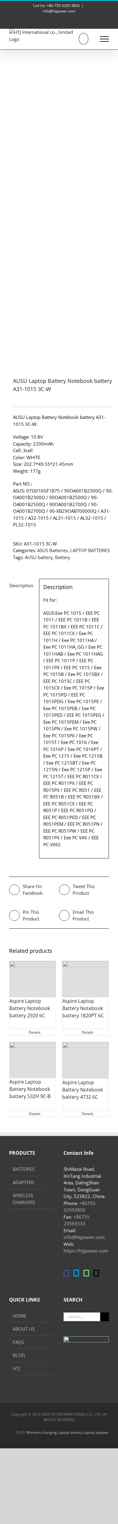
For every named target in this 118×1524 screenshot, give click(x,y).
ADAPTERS (23, 1182)
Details (35, 1032)
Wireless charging (42, 1432)
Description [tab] (21, 585)
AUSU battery (39, 557)
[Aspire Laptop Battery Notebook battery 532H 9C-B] (32, 1060)
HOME (19, 1316)
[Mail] (96, 1273)
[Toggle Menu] (104, 39)
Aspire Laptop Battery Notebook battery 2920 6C (29, 1008)
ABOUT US (24, 1329)
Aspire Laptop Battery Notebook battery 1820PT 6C (83, 1008)
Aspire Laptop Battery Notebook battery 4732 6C (82, 1089)
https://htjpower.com (86, 1251)
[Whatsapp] (86, 1273)
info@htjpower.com (59, 11)
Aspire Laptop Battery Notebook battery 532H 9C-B (30, 1089)
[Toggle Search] (83, 39)
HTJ (16, 1368)
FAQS (18, 1342)
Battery (62, 557)
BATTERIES (23, 1169)
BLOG (19, 1355)
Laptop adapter (96, 1432)
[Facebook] (66, 1273)
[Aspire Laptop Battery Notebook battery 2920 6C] (32, 979)
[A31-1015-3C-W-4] (59, 205)
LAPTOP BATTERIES (90, 550)
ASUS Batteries (52, 550)
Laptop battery (70, 1432)
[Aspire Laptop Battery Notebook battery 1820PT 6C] (85, 979)
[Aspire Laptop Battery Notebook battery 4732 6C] (85, 1060)
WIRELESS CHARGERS (24, 1198)
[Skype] (76, 1273)
